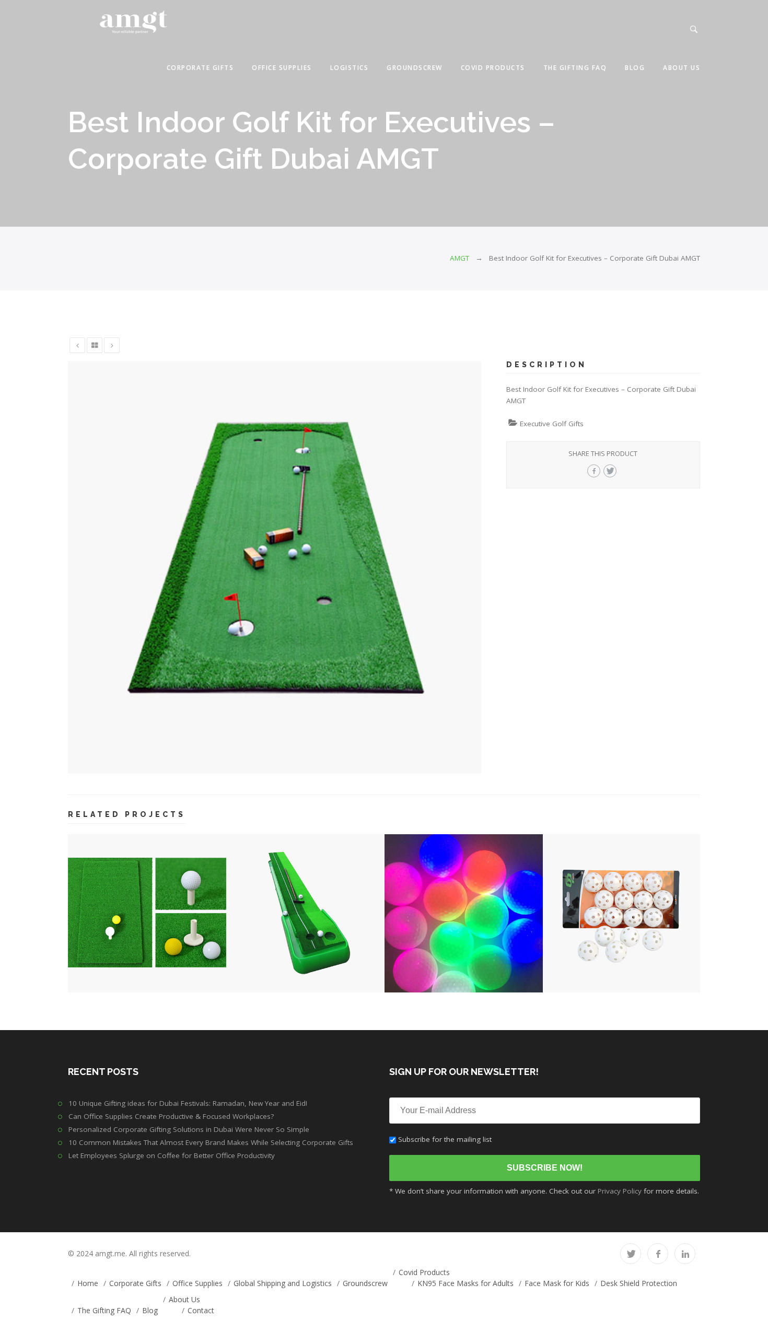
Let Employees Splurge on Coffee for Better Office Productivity (171, 1155)
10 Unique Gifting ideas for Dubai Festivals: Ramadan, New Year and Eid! (187, 1103)
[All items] (94, 345)
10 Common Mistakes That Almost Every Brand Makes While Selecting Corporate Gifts (210, 1142)
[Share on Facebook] (593, 470)
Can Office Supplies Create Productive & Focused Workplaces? (171, 1116)
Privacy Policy (620, 1191)
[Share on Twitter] (609, 470)
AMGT (459, 258)
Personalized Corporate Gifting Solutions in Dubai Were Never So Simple (188, 1129)
